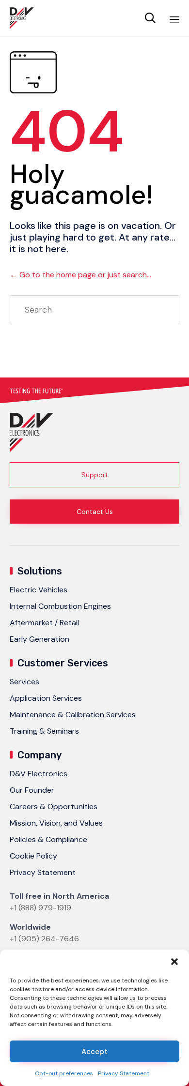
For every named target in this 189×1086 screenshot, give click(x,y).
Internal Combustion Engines (60, 606)
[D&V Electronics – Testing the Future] (22, 18)
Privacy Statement (123, 1073)
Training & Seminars (44, 731)
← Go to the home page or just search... (80, 275)
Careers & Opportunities (53, 806)
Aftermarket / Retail (44, 623)
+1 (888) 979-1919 (40, 908)
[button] (174, 961)
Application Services (46, 698)
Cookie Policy (33, 856)
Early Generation (39, 639)
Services (24, 682)
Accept (94, 1051)
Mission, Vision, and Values (56, 823)
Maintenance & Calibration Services (73, 714)
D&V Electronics (38, 774)
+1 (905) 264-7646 (44, 939)
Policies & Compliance (48, 839)
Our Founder (32, 790)
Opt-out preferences (64, 1073)
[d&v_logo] (31, 450)
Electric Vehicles (38, 590)
